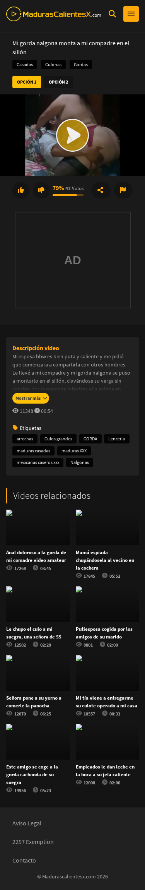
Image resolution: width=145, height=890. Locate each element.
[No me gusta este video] (41, 190)
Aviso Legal (26, 823)
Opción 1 (26, 82)
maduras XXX (74, 451)
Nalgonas (79, 462)
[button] (72, 135)
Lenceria (116, 439)
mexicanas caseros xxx (38, 462)
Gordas (81, 64)
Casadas (25, 64)
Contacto (24, 860)
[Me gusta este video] (20, 190)
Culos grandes (58, 439)
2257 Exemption (33, 842)
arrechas (25, 439)
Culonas (53, 64)
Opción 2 (58, 82)
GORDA (90, 439)
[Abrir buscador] (112, 14)
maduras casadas (33, 451)
